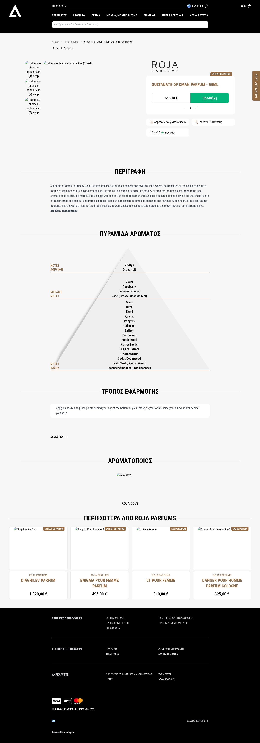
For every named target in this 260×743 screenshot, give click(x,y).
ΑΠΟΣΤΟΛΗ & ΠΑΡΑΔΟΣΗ (171, 648)
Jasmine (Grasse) (129, 291)
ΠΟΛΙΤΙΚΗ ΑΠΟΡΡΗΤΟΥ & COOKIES (175, 618)
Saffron (129, 330)
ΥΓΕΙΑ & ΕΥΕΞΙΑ (199, 15)
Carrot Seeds (129, 344)
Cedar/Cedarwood (129, 358)
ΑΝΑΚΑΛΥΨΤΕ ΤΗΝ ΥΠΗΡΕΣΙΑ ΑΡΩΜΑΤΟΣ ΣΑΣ (129, 674)
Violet (129, 282)
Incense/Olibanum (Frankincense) (129, 368)
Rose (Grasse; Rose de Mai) (129, 296)
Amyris (129, 316)
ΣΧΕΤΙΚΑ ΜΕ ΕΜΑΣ (115, 618)
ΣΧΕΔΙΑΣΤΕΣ (59, 15)
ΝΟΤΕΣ (109, 679)
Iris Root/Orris (129, 354)
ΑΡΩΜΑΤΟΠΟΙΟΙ (166, 679)
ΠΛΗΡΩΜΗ (111, 648)
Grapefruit (129, 269)
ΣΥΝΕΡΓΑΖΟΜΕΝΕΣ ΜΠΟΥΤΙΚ (173, 623)
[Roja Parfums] (165, 66)
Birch (129, 307)
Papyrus (129, 321)
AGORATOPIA (61, 709)
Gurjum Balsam (129, 349)
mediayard (69, 732)
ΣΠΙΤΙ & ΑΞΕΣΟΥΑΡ (172, 15)
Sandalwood (129, 340)
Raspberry (129, 286)
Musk (129, 302)
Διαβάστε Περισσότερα (63, 210)
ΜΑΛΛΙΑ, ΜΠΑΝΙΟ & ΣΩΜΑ (121, 15)
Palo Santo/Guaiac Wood (129, 363)
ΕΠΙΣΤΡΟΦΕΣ (112, 653)
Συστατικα (57, 436)
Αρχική (55, 41)
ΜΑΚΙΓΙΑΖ (149, 15)
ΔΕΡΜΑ (95, 15)
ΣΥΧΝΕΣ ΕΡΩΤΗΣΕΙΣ (168, 653)
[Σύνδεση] (206, 6)
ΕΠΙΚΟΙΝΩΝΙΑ (59, 6)
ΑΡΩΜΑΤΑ (79, 15)
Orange (129, 265)
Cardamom (129, 335)
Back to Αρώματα (64, 48)
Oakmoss (129, 326)
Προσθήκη (210, 98)
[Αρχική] (30, 10)
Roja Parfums (71, 41)
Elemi (129, 311)
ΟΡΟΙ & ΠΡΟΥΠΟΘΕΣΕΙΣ (117, 623)
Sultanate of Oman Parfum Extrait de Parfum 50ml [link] (108, 41)
